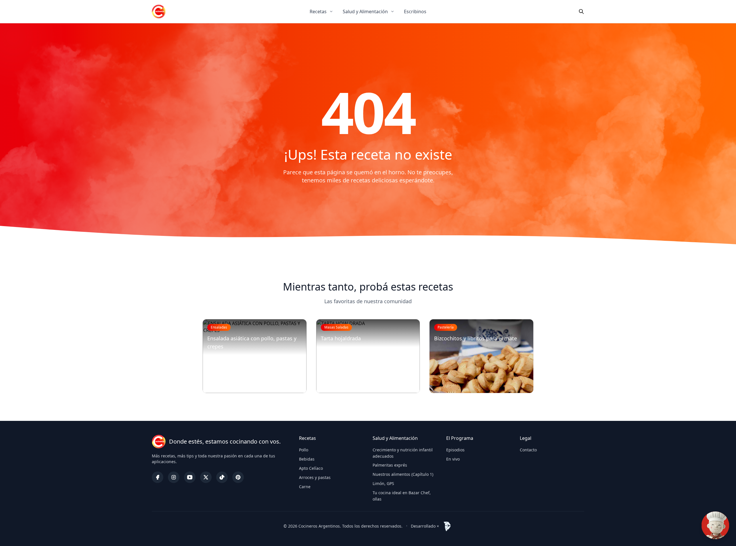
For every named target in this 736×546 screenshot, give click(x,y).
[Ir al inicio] (159, 11)
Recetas (318, 11)
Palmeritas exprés (390, 465)
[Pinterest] (238, 477)
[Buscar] (581, 11)
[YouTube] (189, 477)
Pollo (303, 450)
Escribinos (415, 11)
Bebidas (307, 459)
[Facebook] (157, 477)
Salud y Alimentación (365, 11)
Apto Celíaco (311, 468)
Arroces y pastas (315, 477)
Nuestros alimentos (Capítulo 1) (403, 474)
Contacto (528, 450)
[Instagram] (173, 477)
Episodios (455, 450)
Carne (304, 486)
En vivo (453, 459)
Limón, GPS (383, 483)
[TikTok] (222, 477)
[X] (206, 477)
